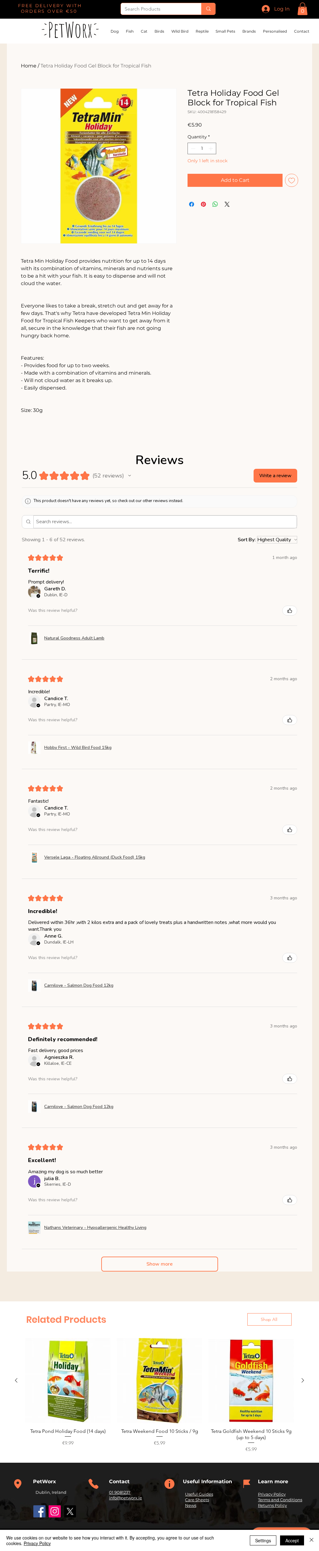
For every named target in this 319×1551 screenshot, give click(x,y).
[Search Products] (208, 9)
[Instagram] (55, 1511)
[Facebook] (39, 1511)
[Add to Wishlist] (291, 180)
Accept (292, 1540)
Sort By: (247, 539)
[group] (159, 1395)
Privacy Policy (272, 1494)
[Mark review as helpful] (289, 611)
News (190, 1505)
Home (28, 66)
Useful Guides (199, 1494)
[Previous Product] (16, 1380)
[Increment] (211, 148)
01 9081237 (120, 1492)
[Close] (311, 1540)
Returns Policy (272, 1505)
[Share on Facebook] (191, 204)
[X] (70, 1511)
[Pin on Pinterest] (203, 204)
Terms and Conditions (280, 1499)
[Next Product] (303, 1380)
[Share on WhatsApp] (215, 204)
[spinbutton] (201, 148)
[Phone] (18, 1484)
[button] (302, 8)
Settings (263, 1540)
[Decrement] (192, 148)
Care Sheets (197, 1499)
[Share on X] (227, 204)
